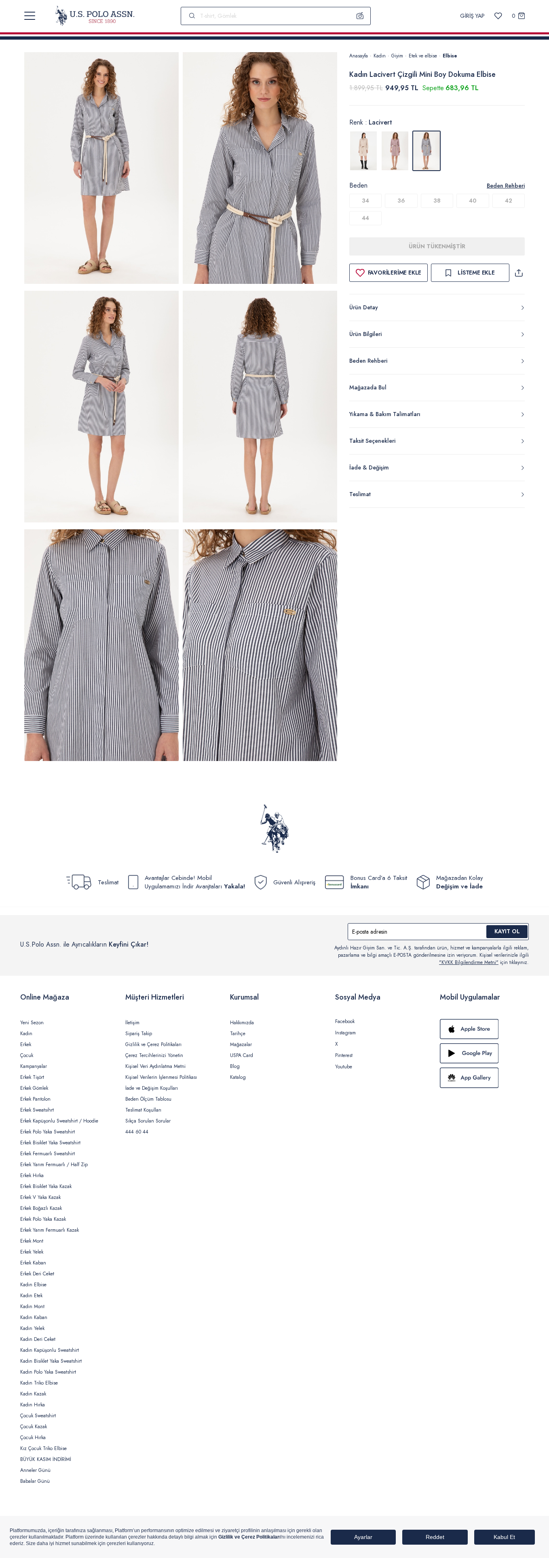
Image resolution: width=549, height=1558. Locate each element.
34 (365, 201)
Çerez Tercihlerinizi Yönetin (154, 1055)
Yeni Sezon (32, 1022)
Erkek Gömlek (34, 1088)
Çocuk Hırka (33, 1437)
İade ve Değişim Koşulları (151, 1088)
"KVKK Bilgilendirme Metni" (468, 962)
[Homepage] (94, 16)
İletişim (132, 1022)
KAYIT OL (507, 931)
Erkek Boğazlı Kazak (41, 1208)
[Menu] (29, 16)
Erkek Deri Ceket (37, 1273)
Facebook (345, 1021)
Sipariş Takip (138, 1033)
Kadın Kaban (33, 1317)
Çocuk (26, 1055)
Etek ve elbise (423, 55)
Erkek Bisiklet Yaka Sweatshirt (50, 1142)
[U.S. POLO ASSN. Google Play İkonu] (484, 1053)
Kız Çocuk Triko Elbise (43, 1448)
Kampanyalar (33, 1066)
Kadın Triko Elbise (39, 1383)
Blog (235, 1066)
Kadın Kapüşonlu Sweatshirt (49, 1350)
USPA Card (241, 1055)
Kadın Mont (32, 1306)
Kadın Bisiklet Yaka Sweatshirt (51, 1361)
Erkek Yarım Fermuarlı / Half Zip (54, 1164)
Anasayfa (358, 55)
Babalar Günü (35, 1481)
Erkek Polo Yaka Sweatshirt (47, 1131)
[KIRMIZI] (395, 151)
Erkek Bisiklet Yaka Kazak (46, 1186)
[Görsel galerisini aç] (101, 169)
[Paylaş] (519, 273)
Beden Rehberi (506, 186)
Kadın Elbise (33, 1284)
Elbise (450, 55)
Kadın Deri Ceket (37, 1339)
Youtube (343, 1066)
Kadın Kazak (33, 1393)
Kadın (380, 55)
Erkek (25, 1044)
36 (401, 201)
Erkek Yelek (31, 1252)
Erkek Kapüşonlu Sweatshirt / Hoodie (59, 1121)
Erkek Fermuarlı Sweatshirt (47, 1153)
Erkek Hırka (32, 1175)
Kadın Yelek (32, 1328)
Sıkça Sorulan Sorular (148, 1121)
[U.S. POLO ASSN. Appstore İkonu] (484, 1029)
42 (508, 201)
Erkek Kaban (33, 1262)
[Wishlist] (498, 16)
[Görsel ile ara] (360, 15)
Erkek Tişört (32, 1077)
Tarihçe (237, 1033)
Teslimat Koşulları (143, 1110)
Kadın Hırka (32, 1404)
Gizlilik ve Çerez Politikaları (153, 1044)
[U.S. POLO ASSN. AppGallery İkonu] (484, 1078)
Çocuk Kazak (33, 1426)
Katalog (238, 1077)
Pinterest (344, 1055)
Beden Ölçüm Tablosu (148, 1099)
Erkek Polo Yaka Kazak (43, 1219)
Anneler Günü (35, 1470)
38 (437, 201)
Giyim (397, 55)
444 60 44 (136, 1131)
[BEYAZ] (363, 151)
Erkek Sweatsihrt (37, 1110)
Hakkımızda (242, 1022)
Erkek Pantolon (35, 1099)
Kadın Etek (31, 1295)
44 (365, 218)
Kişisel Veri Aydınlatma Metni (155, 1066)
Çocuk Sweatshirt (38, 1415)
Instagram (345, 1032)
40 (472, 201)
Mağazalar (241, 1044)
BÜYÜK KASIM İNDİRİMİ (45, 1459)
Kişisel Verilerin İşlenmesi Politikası (161, 1077)
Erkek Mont (31, 1241)
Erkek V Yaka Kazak (40, 1197)
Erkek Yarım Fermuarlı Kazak (49, 1230)
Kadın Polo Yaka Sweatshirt (48, 1372)
